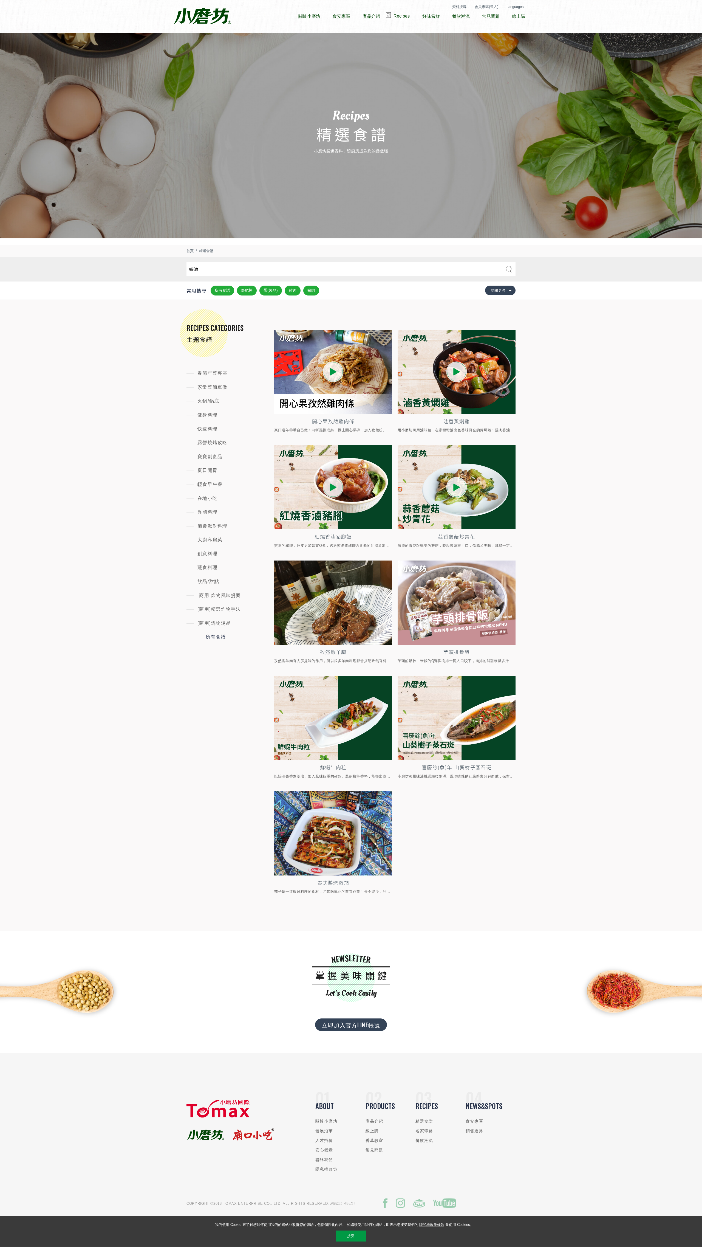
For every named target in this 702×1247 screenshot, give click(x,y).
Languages (515, 7)
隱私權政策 (326, 1169)
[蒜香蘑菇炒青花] (457, 487)
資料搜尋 (459, 7)
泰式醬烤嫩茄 (333, 882)
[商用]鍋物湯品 (214, 623)
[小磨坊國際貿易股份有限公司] (218, 1116)
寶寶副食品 (209, 456)
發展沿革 (324, 1130)
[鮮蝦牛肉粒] (333, 718)
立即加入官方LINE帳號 (351, 1025)
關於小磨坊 (326, 1121)
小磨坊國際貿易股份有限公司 (202, 16)
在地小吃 (207, 498)
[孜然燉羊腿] (333, 603)
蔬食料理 (207, 567)
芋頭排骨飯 (456, 651)
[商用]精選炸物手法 (219, 609)
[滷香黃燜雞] (457, 372)
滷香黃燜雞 (456, 421)
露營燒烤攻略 (212, 442)
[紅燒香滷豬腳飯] (333, 487)
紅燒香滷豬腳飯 (333, 536)
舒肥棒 (247, 290)
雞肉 (292, 290)
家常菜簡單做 (212, 387)
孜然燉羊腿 (333, 651)
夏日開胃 (207, 470)
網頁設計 (337, 1203)
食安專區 (474, 1121)
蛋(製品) (271, 290)
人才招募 (324, 1140)
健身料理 (207, 415)
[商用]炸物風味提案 (219, 595)
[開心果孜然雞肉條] (333, 372)
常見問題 (374, 1150)
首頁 (190, 251)
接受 (351, 1236)
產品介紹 (374, 1121)
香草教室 (374, 1140)
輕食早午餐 (209, 484)
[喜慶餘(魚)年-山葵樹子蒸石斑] (457, 718)
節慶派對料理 (212, 526)
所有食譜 (222, 290)
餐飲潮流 (424, 1140)
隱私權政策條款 (431, 1225)
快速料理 (207, 429)
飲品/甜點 (208, 581)
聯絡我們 (324, 1159)
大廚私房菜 (209, 539)
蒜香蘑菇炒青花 (456, 536)
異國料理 (207, 512)
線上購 (372, 1130)
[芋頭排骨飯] (457, 603)
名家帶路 (424, 1130)
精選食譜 (206, 251)
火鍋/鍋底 (208, 401)
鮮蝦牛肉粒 (333, 767)
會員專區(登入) (486, 7)
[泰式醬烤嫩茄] (333, 833)
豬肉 (311, 290)
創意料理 (207, 553)
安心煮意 (324, 1150)
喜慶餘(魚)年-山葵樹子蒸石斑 (456, 767)
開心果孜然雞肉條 (333, 421)
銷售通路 (474, 1130)
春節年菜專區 (212, 373)
